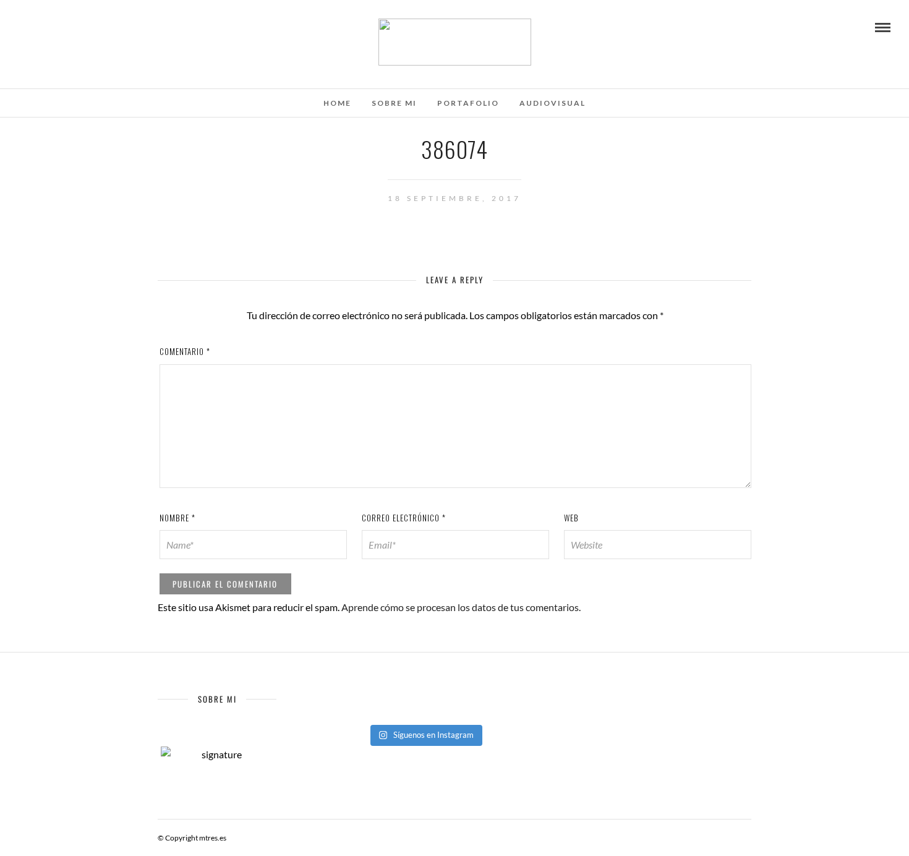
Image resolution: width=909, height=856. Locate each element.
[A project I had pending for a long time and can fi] (425, 711)
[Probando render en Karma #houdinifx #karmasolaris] (425, 695)
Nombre (177, 517)
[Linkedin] (73, 26)
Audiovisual (552, 103)
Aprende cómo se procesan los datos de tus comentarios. (461, 607)
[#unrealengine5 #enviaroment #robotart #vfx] (501, 711)
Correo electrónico (404, 517)
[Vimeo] (56, 26)
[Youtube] (39, 26)
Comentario (185, 351)
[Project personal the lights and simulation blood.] (347, 711)
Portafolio (468, 103)
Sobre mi (394, 103)
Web (571, 517)
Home (337, 103)
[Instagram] (89, 26)
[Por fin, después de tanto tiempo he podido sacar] (501, 695)
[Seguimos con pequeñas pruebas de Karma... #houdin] (347, 695)
